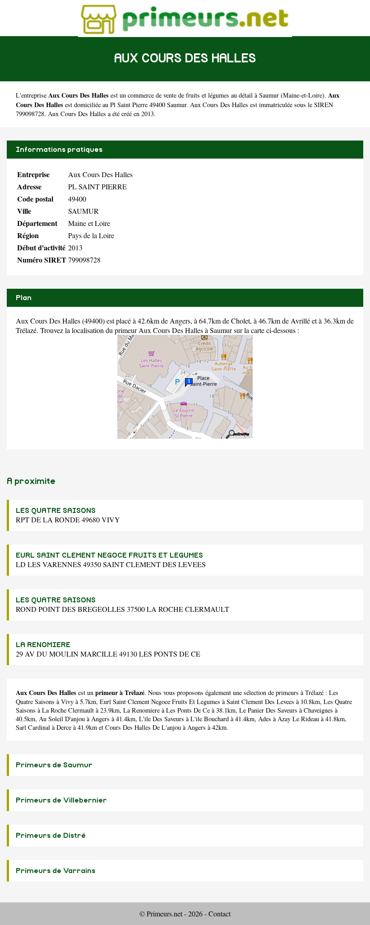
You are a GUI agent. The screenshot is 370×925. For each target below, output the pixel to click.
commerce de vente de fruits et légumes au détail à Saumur (203, 95)
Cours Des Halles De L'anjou (143, 727)
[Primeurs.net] (185, 18)
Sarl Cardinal (33, 727)
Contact (219, 913)
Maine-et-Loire (302, 95)
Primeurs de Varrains (55, 870)
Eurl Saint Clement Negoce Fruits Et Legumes (160, 701)
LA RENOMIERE (43, 644)
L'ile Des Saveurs (161, 718)
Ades (264, 718)
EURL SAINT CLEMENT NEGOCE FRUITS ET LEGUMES (109, 555)
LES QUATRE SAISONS (56, 510)
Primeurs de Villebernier (61, 800)
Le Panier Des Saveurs (268, 710)
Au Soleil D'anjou (62, 718)
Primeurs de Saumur (54, 765)
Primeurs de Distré (51, 835)
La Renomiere (141, 710)
